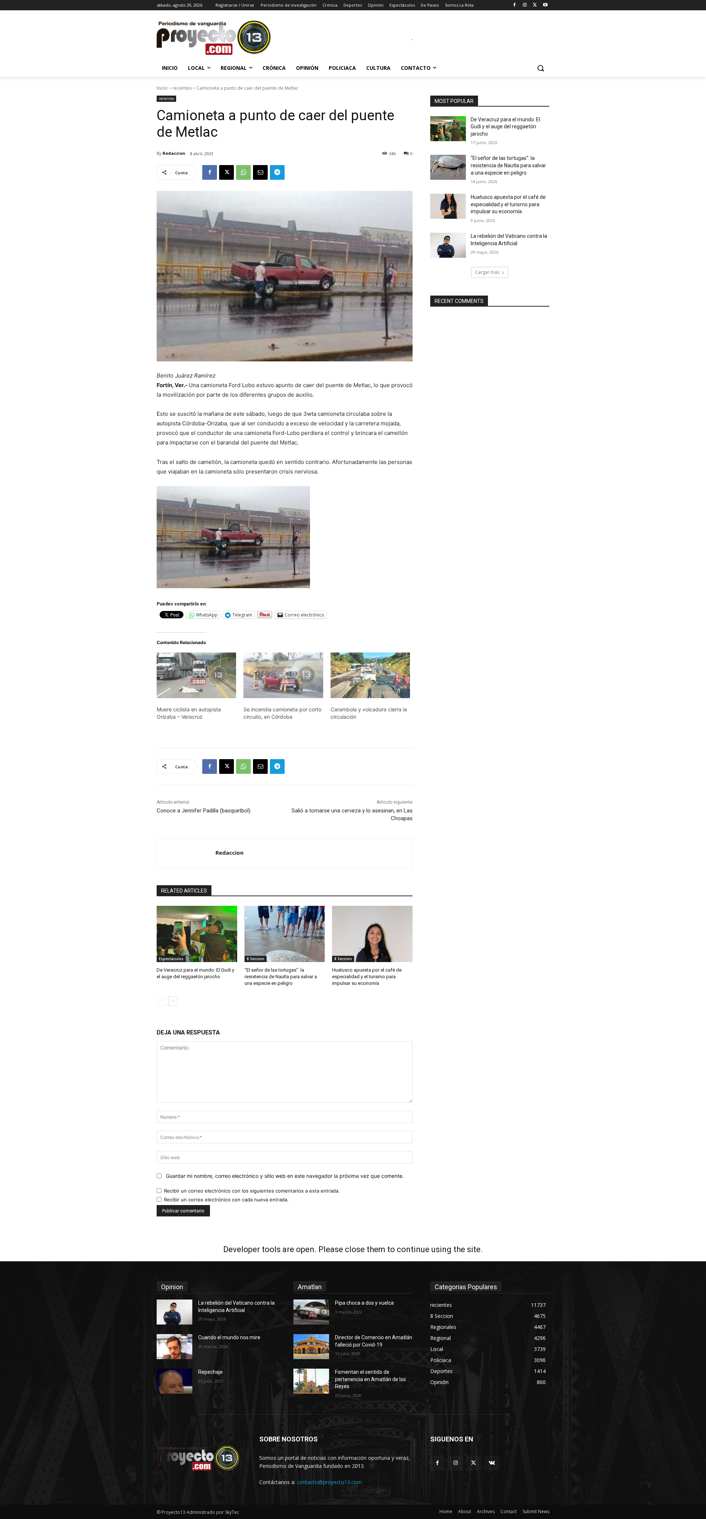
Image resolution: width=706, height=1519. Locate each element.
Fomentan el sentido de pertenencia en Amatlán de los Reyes (370, 1379)
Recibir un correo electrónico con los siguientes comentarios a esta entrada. (252, 1191)
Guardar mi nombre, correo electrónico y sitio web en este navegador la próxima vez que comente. (285, 1176)
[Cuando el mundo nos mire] (174, 1346)
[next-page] (173, 1001)
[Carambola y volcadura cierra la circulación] (370, 675)
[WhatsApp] (243, 172)
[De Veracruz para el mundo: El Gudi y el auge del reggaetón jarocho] (197, 934)
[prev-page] (161, 1001)
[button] (540, 68)
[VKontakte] (492, 1463)
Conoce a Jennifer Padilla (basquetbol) (203, 810)
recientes (182, 88)
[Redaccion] (186, 852)
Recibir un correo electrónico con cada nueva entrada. (226, 1199)
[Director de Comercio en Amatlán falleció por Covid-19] (311, 1346)
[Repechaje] (174, 1381)
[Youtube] (545, 5)
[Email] (260, 172)
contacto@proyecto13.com (329, 1482)
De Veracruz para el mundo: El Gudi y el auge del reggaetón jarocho (505, 127)
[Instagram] (525, 5)
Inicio (162, 88)
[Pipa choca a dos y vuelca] (311, 1312)
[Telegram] (277, 172)
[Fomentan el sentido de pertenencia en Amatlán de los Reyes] (311, 1381)
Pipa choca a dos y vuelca (364, 1303)
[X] (535, 5)
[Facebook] (514, 5)
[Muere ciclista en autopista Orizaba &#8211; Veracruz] (196, 675)
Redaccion (174, 153)
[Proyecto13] (215, 38)
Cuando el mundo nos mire (229, 1337)
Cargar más (487, 272)
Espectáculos (171, 958)
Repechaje (210, 1372)
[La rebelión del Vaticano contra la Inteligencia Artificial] (448, 245)
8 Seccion (255, 958)
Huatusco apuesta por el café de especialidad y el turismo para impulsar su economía (367, 976)
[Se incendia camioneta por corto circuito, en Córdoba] (283, 675)
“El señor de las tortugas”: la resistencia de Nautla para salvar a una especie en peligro (281, 976)
